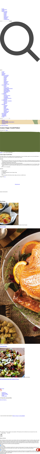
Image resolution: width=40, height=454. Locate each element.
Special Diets (6, 112)
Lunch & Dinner (6, 109)
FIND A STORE (4, 11)
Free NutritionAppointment (4, 114)
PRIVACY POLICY (16, 415)
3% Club (5, 101)
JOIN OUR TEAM (5, 121)
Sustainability (6, 97)
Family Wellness (6, 89)
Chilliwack (5, 18)
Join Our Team (4, 113)
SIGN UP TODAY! (3, 399)
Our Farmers (6, 96)
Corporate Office (6, 19)
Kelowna (5, 13)
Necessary (2, 445)
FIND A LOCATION (5, 75)
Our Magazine (4, 115)
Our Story (5, 94)
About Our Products (7, 95)
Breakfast (5, 106)
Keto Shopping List (7, 91)
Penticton (5, 79)
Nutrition (5, 92)
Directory (5, 103)
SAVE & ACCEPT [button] (3, 453)
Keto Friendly (6, 108)
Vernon (5, 15)
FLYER (3, 10)
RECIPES (3, 104)
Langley (5, 78)
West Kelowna (6, 16)
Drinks (7, 130)
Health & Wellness (7, 90)
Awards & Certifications (7, 98)
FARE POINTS (4, 9)
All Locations (6, 76)
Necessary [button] (1, 444)
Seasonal (5, 110)
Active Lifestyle (6, 87)
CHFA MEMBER (22, 415)
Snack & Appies (6, 111)
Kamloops (5, 12)
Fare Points (3, 73)
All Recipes (6, 105)
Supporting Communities (8, 100)
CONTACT (4, 123)
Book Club (5, 102)
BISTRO (3, 74)
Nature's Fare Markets (4, 125)
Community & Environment (8, 88)
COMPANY (4, 93)
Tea (4, 176)
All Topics (5, 85)
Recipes (1, 152)
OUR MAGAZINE (5, 122)
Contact (3, 116)
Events (3, 8)
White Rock (6, 17)
